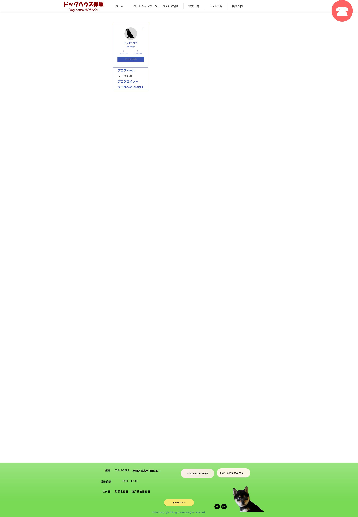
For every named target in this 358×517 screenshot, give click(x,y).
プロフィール (126, 70)
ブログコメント (128, 81)
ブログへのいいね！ (131, 87)
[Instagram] (224, 506)
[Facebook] (217, 506)
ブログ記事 (125, 76)
